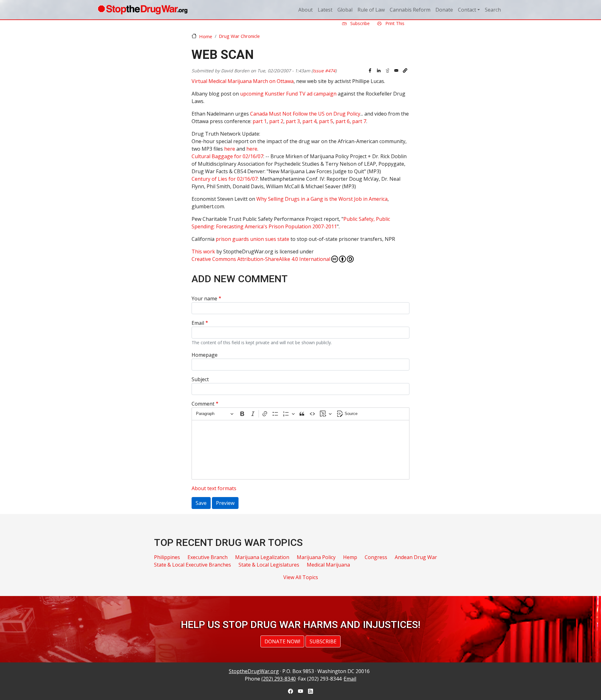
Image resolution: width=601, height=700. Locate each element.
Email (198, 322)
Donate (444, 9)
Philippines (167, 557)
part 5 (326, 121)
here (229, 148)
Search (493, 9)
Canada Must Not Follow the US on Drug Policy (305, 113)
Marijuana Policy (316, 557)
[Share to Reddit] (387, 70)
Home (205, 36)
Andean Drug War (416, 557)
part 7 (359, 121)
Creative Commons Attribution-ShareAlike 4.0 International (261, 259)
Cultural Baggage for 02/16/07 (227, 156)
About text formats (214, 488)
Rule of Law (371, 9)
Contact (467, 9)
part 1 (260, 121)
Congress (376, 557)
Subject (200, 379)
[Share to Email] (396, 70)
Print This (394, 23)
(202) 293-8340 (278, 678)
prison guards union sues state (252, 239)
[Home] (142, 9)
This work (203, 251)
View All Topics (300, 577)
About (305, 9)
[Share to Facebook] (370, 70)
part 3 (293, 121)
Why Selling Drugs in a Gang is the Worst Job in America (322, 198)
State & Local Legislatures (269, 564)
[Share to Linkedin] (379, 70)
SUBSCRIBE (323, 641)
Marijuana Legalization (262, 557)
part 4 (309, 121)
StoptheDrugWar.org (254, 671)
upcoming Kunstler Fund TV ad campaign (288, 93)
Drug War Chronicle (239, 36)
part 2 (276, 121)
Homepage (205, 354)
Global (344, 9)
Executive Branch (207, 557)
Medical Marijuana (328, 564)
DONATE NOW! (282, 641)
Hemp (350, 557)
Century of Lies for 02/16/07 (225, 178)
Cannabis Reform (410, 9)
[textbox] (300, 450)
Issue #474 (324, 71)
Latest (325, 9)
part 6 (343, 121)
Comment (203, 403)
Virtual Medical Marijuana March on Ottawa (243, 81)
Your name (204, 298)
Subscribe (359, 23)
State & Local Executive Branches (192, 564)
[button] (405, 70)
